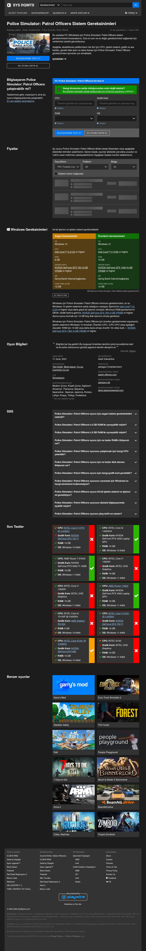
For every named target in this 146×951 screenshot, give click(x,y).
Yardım (59, 108)
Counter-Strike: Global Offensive (53, 855)
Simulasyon (58, 377)
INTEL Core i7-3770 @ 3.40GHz (71, 529)
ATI (76, 874)
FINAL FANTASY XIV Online (19, 889)
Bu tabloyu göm (60, 295)
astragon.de (104, 382)
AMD (77, 859)
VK (109, 881)
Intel (77, 863)
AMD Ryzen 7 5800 (118, 585)
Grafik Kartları (79, 13)
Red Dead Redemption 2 (17, 874)
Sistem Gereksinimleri (31, 30)
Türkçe (131, 13)
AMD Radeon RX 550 (71, 622)
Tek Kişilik (57, 366)
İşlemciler (59, 13)
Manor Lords (12, 878)
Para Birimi (60, 161)
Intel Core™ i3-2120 (65, 251)
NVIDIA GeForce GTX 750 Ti (68, 537)
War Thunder (45, 878)
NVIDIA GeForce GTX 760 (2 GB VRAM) (71, 269)
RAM (57, 113)
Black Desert (12, 866)
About (108, 855)
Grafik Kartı (102, 98)
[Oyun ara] (135, 5)
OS (98, 113)
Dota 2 (42, 885)
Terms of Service (73, 936)
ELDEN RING (12, 855)
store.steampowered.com (110, 390)
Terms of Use (111, 866)
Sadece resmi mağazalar (70, 173)
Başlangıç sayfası (20, 5)
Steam (132, 351)
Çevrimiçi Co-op (60, 370)
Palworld (10, 870)
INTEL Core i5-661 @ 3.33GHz (72, 642)
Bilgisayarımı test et (28, 58)
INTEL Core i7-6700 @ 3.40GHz (115, 615)
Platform (87, 161)
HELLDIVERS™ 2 (14, 885)
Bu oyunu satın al (28, 65)
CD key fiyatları (18, 13)
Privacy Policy (111, 870)
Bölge (114, 161)
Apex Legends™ (13, 863)
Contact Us (110, 874)
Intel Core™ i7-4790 (108, 251)
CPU (57, 98)
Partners (109, 863)
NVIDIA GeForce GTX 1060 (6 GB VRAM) (115, 269)
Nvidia (77, 881)
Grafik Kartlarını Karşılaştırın (84, 866)
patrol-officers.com (107, 374)
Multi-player (70, 366)
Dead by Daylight (14, 859)
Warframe (11, 881)
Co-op (80, 366)
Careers (109, 859)
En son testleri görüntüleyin (20, 101)
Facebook (112, 878)
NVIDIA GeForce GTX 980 (68, 650)
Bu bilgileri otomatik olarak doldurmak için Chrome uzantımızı (94, 91)
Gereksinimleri (40, 13)
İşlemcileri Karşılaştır (81, 855)
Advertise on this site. (73, 904)
